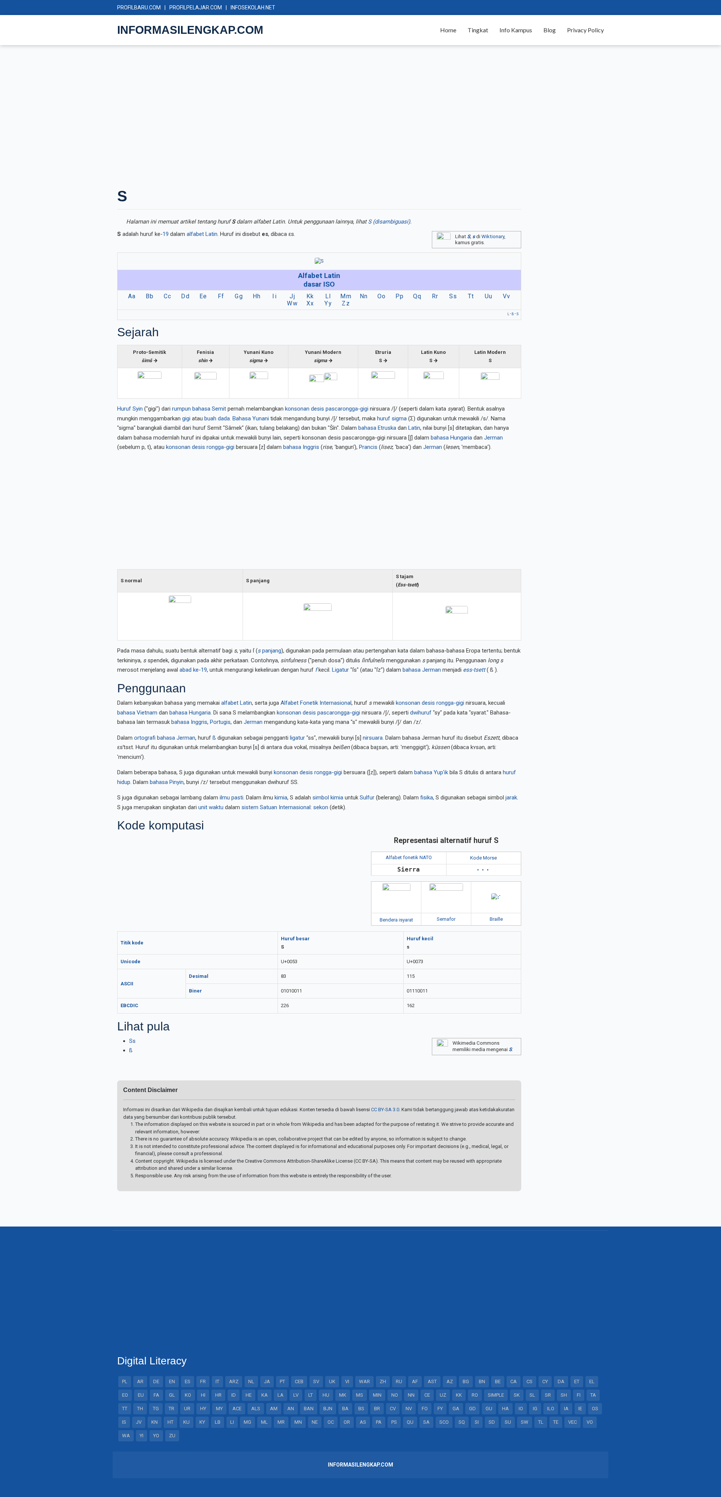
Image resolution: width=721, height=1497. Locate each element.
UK (332, 1381)
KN (154, 1422)
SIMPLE (496, 1395)
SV (316, 1381)
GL (172, 1395)
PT (282, 1381)
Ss (132, 1041)
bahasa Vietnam (137, 712)
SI (477, 1422)
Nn (364, 296)
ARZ (233, 1381)
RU (399, 1381)
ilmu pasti (231, 797)
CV (393, 1408)
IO (521, 1408)
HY (203, 1408)
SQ (462, 1422)
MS (359, 1395)
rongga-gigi (220, 447)
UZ (443, 1395)
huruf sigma (392, 418)
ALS (255, 1408)
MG (247, 1422)
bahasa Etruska (377, 427)
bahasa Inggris (301, 447)
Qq (417, 296)
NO (394, 1395)
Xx (310, 303)
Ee (203, 296)
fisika (426, 797)
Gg (239, 296)
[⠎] (496, 897)
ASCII (127, 983)
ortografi (144, 737)
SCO (444, 1422)
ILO (550, 1408)
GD (472, 1408)
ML (264, 1422)
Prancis (368, 447)
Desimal (198, 976)
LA (281, 1395)
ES (187, 1381)
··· (483, 869)
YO (156, 1435)
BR (377, 1408)
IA (566, 1408)
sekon (320, 807)
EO (125, 1395)
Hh (257, 296)
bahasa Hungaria (451, 437)
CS (529, 1381)
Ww (292, 303)
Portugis (220, 722)
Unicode (130, 961)
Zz (346, 303)
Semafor (446, 919)
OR (347, 1422)
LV (296, 1395)
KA (264, 1395)
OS (595, 1408)
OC (330, 1422)
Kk (310, 296)
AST (432, 1381)
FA (156, 1395)
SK (517, 1395)
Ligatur (340, 669)
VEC (572, 1422)
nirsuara (373, 737)
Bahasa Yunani (250, 418)
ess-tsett (474, 669)
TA (593, 1395)
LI (232, 1422)
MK (342, 1395)
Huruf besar (295, 938)
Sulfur (367, 797)
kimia (281, 797)
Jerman (493, 437)
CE (427, 1395)
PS (394, 1422)
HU (326, 1395)
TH (140, 1408)
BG (466, 1381)
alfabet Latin (202, 234)
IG (535, 1408)
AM (274, 1408)
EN (172, 1381)
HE (249, 1395)
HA (505, 1408)
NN (411, 1395)
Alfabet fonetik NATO (409, 857)
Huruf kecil (420, 938)
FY (440, 1408)
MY (219, 1408)
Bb (150, 296)
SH (564, 1395)
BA (345, 1408)
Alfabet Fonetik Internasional (316, 702)
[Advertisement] (342, 115)
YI (141, 1435)
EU (141, 1395)
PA (379, 1422)
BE (498, 1381)
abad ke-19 (193, 669)
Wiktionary (492, 236)
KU (186, 1422)
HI (203, 1395)
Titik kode (132, 943)
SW (524, 1422)
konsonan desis (304, 408)
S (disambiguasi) (389, 221)
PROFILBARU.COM (139, 8)
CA (513, 1381)
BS (361, 1408)
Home (448, 29)
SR (548, 1395)
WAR (364, 1381)
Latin (414, 427)
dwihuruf (420, 712)
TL (540, 1422)
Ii (274, 296)
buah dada (217, 418)
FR (203, 1381)
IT (217, 1381)
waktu (216, 807)
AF (415, 1381)
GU (489, 1408)
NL (251, 1381)
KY (202, 1422)
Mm (345, 296)
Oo (381, 296)
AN (290, 1408)
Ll (328, 296)
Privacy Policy (585, 29)
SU (508, 1422)
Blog (549, 29)
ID (233, 1395)
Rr (435, 296)
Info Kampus (515, 29)
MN (298, 1422)
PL (124, 1381)
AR (140, 1381)
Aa (132, 296)
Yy (328, 303)
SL (532, 1395)
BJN (327, 1408)
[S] (319, 261)
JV (139, 1422)
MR (281, 1422)
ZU (172, 1435)
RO (475, 1395)
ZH (383, 1381)
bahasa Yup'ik (431, 772)
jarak (511, 797)
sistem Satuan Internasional (276, 807)
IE (580, 1408)
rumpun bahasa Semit (199, 408)
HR (218, 1395)
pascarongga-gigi (347, 408)
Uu (489, 296)
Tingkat (478, 29)
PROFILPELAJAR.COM (195, 8)
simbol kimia (327, 797)
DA (561, 1381)
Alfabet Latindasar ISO (319, 280)
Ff (221, 296)
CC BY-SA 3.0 (385, 1109)
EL (591, 1381)
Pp (399, 296)
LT (310, 1395)
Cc (168, 296)
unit (202, 807)
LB (217, 1422)
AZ (449, 1381)
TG (156, 1408)
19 (166, 234)
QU (410, 1422)
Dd (185, 296)
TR (171, 1408)
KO (188, 1395)
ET (576, 1381)
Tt (471, 296)
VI (347, 1381)
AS (363, 1422)
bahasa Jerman (422, 669)
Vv (507, 296)
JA (267, 1381)
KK (459, 1395)
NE (315, 1422)
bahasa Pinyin (167, 782)
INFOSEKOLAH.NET (253, 8)
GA (456, 1408)
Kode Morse (483, 858)
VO (590, 1422)
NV (409, 1408)
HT (170, 1422)
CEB (299, 1381)
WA (126, 1435)
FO (425, 1408)
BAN (309, 1408)
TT (124, 1408)
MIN (377, 1395)
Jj (292, 296)
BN (482, 1381)
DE (156, 1381)
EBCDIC (129, 1005)
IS (124, 1422)
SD (492, 1422)
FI (579, 1395)
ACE (236, 1408)
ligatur (297, 737)
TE (555, 1422)
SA (426, 1422)
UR (187, 1408)
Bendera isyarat (396, 920)
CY (545, 1381)
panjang (269, 650)
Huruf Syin (130, 408)
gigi (186, 418)
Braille (496, 919)
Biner (195, 991)
